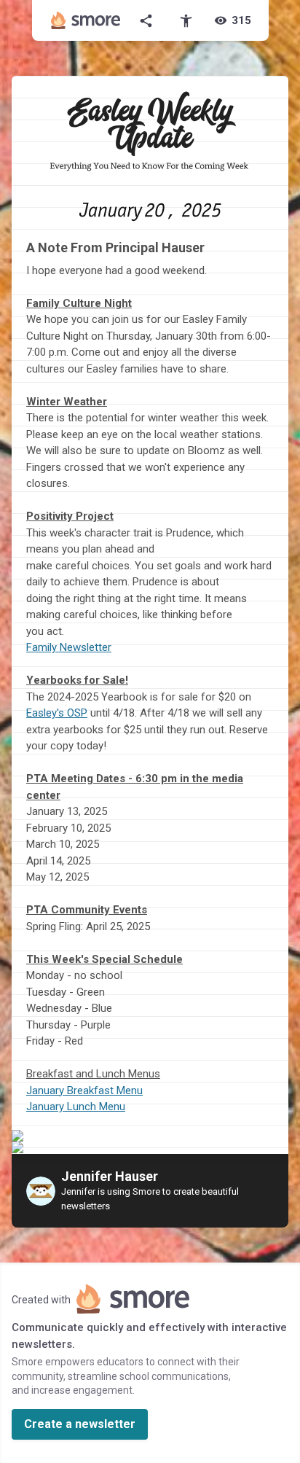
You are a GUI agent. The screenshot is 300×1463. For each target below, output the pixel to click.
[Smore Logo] (86, 20)
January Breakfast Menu (84, 1090)
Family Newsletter (68, 647)
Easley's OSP (56, 712)
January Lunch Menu (75, 1106)
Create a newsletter (79, 1424)
